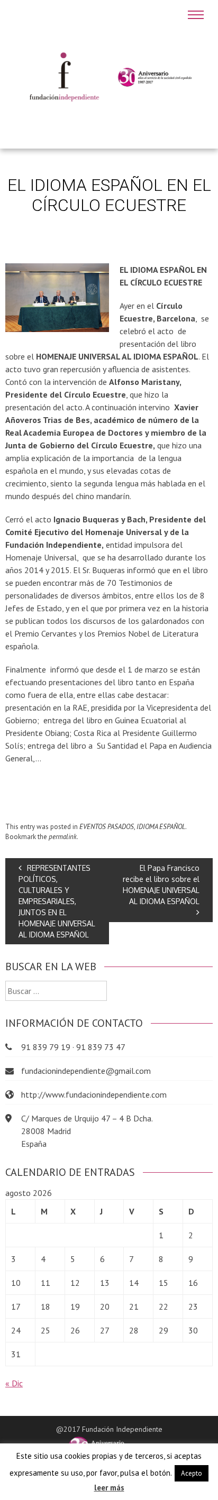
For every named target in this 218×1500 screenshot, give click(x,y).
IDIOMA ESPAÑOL (161, 826)
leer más (109, 1488)
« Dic (14, 1383)
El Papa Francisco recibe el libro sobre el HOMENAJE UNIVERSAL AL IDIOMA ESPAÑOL (161, 884)
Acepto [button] (191, 1473)
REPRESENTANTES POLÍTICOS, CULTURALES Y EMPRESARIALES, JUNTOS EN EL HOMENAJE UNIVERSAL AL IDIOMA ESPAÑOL (57, 901)
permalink (63, 836)
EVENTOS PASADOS (106, 826)
